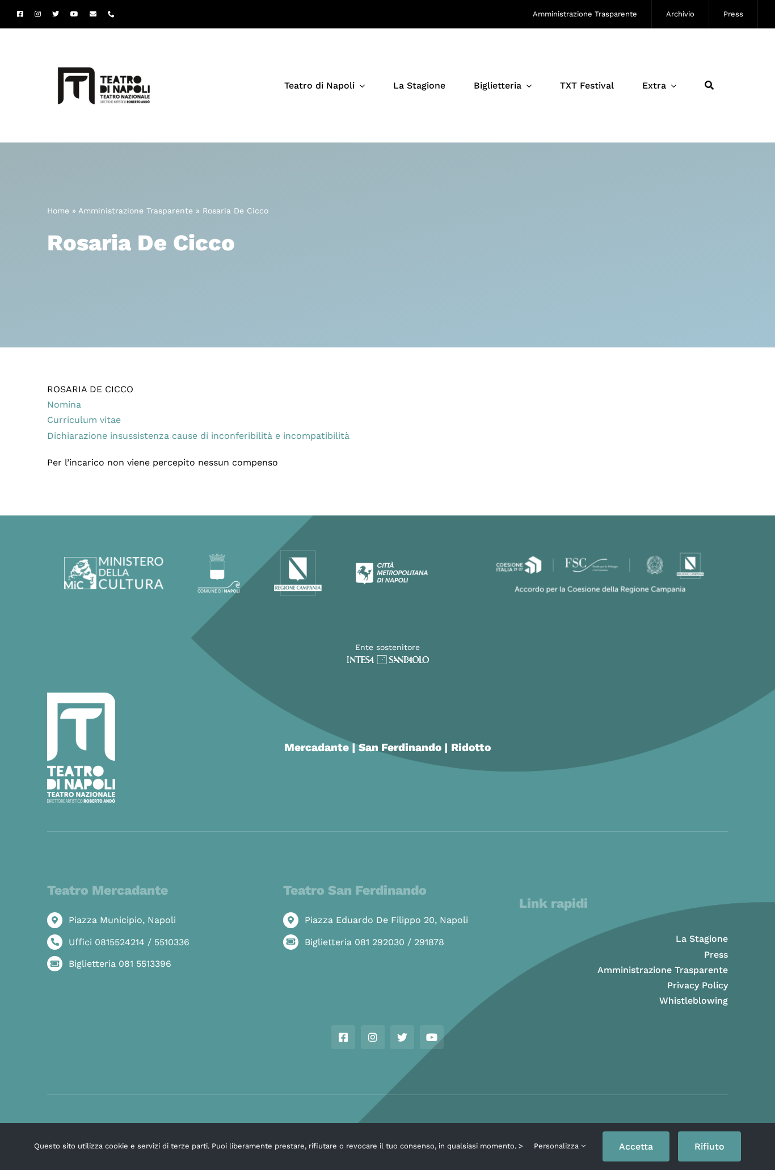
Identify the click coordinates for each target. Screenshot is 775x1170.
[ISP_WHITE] (388, 659)
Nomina (64, 404)
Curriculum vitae (84, 419)
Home (58, 210)
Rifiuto (709, 1146)
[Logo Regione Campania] (298, 553)
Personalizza (557, 1146)
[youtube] (74, 14)
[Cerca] (709, 85)
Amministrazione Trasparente (135, 210)
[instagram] (38, 14)
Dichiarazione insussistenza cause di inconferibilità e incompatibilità (198, 435)
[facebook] (20, 14)
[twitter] (55, 14)
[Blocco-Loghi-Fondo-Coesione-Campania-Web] (600, 553)
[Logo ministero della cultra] (113, 561)
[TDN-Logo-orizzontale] (104, 33)
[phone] (111, 14)
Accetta (636, 1146)
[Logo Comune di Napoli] (218, 557)
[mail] (93, 14)
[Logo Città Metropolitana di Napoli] (392, 565)
